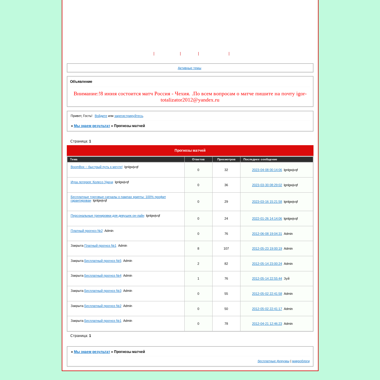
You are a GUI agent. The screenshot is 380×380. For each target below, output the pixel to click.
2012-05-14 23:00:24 (267, 263)
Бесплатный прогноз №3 (102, 290)
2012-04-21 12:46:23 (267, 323)
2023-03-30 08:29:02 (267, 185)
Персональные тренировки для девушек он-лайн (107, 215)
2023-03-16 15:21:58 (267, 201)
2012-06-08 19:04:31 (267, 233)
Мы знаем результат (92, 126)
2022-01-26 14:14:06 (267, 218)
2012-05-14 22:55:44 (267, 278)
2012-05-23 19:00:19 (267, 248)
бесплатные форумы (273, 361)
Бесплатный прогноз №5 (102, 260)
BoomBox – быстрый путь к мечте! (97, 167)
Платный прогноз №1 (100, 245)
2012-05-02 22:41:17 (267, 309)
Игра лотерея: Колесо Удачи (92, 182)
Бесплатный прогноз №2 (102, 306)
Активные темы (189, 68)
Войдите (101, 116)
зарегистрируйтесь (128, 116)
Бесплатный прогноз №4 (102, 275)
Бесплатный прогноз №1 (102, 320)
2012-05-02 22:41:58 (267, 293)
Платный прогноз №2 (87, 230)
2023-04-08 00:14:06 (267, 170)
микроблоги (301, 361)
